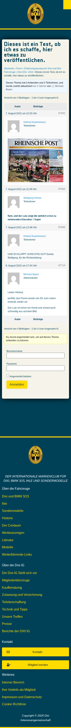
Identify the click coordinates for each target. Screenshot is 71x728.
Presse (7, 623)
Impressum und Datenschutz (22, 697)
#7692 (61, 113)
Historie (7, 518)
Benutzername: (15, 351)
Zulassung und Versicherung (22, 594)
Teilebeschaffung (14, 602)
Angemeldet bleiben (20, 376)
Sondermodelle (12, 510)
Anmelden (17, 384)
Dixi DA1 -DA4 (25, 72)
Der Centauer (11, 525)
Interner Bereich (13, 682)
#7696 (61, 227)
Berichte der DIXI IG (16, 631)
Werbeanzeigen (13, 532)
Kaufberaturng (12, 587)
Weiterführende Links (17, 554)
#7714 (61, 265)
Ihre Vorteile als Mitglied (19, 689)
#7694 (61, 189)
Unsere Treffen (12, 616)
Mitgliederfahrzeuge (16, 580)
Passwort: (12, 364)
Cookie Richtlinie (14, 704)
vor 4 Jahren (39, 86)
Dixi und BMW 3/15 (15, 496)
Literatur (7, 540)
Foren (19, 68)
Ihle (4, 503)
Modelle (7, 547)
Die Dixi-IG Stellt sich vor (19, 573)
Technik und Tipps (14, 609)
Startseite (9, 68)
